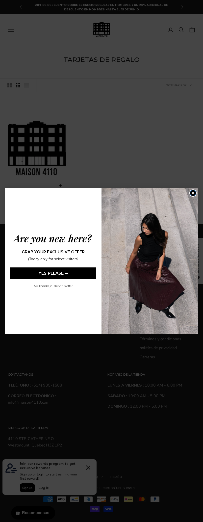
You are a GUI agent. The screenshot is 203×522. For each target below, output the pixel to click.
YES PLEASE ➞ (53, 273)
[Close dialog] (193, 193)
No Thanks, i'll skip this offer (53, 286)
